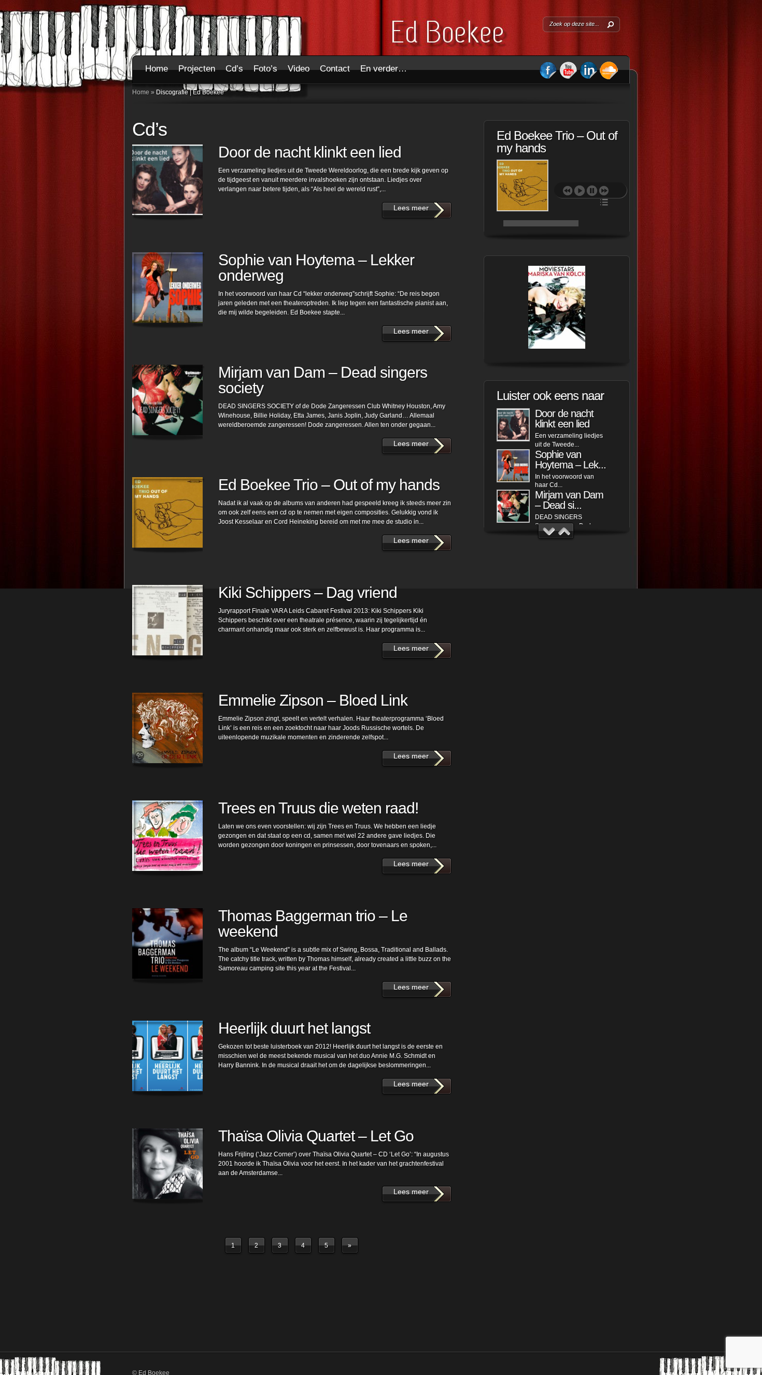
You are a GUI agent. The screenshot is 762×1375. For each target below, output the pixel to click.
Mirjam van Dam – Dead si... (569, 500)
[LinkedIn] (588, 77)
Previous (549, 531)
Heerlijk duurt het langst (294, 1028)
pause (592, 190)
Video (298, 69)
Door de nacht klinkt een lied (309, 152)
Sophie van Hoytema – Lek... (570, 459)
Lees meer (179, 170)
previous (567, 190)
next (604, 190)
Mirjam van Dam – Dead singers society (322, 380)
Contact (335, 69)
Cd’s (234, 69)
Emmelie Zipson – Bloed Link (312, 700)
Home (156, 69)
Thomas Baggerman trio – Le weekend (312, 923)
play (579, 190)
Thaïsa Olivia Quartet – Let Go (316, 1135)
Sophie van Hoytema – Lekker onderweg (316, 267)
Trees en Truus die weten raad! (318, 808)
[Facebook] (548, 77)
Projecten (196, 69)
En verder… (383, 69)
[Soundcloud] (609, 77)
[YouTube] (568, 77)
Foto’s (265, 69)
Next (564, 531)
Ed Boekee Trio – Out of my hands (329, 484)
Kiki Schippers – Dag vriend (307, 592)
